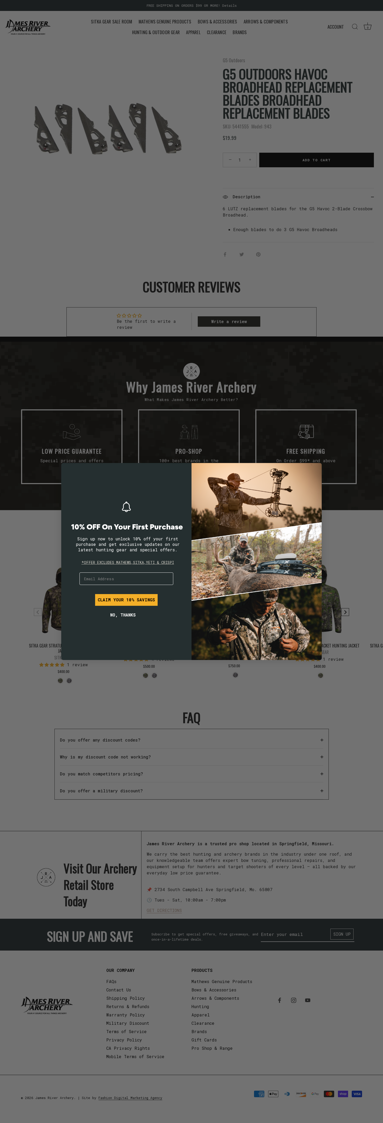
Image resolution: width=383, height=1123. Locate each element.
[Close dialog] (69, 471)
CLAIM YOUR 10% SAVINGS (126, 599)
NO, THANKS (123, 615)
